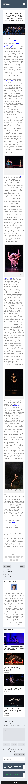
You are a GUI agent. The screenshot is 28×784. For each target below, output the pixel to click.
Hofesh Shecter (8, 278)
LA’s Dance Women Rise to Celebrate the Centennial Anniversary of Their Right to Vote (13, 711)
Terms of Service (8, 751)
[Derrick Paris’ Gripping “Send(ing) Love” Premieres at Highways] (14, 659)
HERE (13, 522)
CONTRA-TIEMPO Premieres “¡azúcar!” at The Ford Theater (13, 689)
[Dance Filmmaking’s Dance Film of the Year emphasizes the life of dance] (14, 639)
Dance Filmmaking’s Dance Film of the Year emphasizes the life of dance (14, 648)
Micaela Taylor (8, 80)
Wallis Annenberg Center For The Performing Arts (12, 45)
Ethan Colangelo (18, 176)
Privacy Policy (16, 749)
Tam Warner (10, 20)
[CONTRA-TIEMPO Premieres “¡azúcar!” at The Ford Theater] (14, 680)
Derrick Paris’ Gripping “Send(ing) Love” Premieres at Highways (13, 668)
